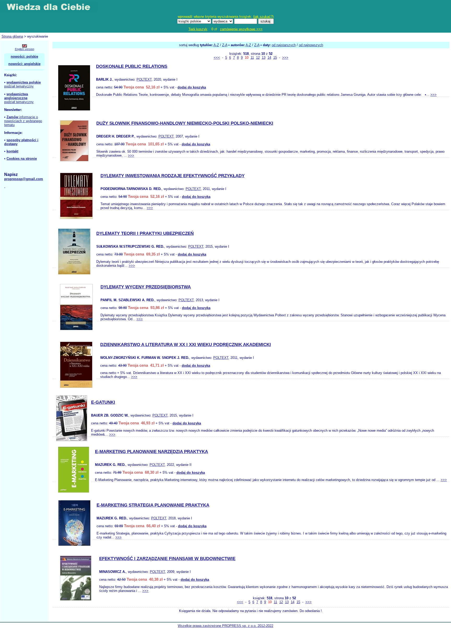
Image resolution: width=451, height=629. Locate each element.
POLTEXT (144, 79)
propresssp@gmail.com (23, 179)
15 (275, 58)
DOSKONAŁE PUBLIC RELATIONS (131, 66)
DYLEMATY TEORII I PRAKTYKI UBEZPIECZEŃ (145, 233)
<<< (217, 58)
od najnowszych (311, 45)
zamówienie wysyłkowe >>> (241, 29)
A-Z (216, 45)
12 (258, 58)
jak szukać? (263, 17)
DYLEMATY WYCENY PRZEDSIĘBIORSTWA (145, 286)
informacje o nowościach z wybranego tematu (23, 121)
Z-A (224, 45)
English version (24, 49)
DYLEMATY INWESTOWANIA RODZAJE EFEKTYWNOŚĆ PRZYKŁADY (172, 175)
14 (269, 58)
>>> (285, 58)
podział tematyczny (19, 86)
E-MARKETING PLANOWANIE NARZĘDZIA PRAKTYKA (151, 451)
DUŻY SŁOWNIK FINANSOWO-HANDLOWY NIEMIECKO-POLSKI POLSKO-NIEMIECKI (184, 123)
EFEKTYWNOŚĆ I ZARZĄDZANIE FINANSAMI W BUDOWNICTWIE (167, 558)
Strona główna (12, 36)
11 (252, 58)
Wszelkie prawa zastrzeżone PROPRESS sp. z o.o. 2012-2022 (225, 626)
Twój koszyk (197, 29)
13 (263, 58)
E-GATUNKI (103, 402)
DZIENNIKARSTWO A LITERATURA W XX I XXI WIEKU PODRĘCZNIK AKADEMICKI (185, 344)
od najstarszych (284, 45)
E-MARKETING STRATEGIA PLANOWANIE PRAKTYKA (153, 505)
